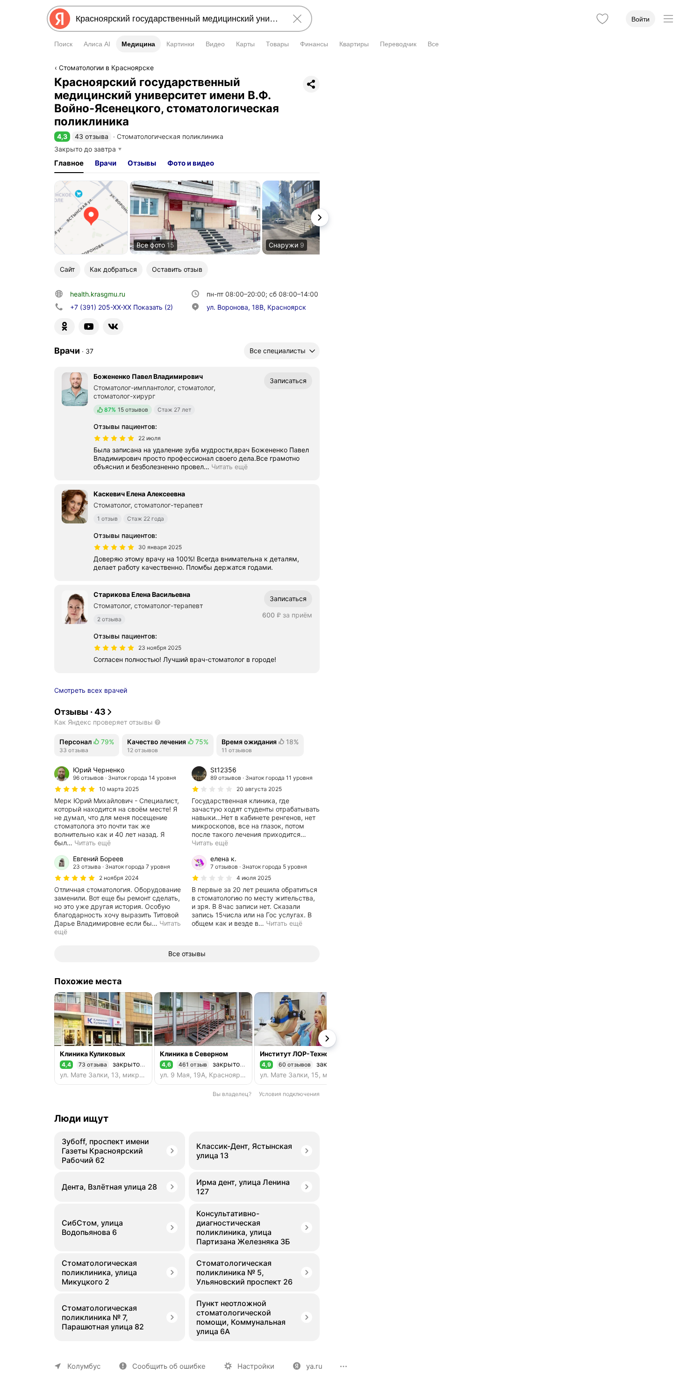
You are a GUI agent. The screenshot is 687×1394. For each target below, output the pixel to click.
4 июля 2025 (253, 877)
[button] (62, 136)
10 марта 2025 (119, 788)
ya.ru (314, 1366)
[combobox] (177, 19)
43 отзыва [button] (91, 136)
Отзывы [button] (142, 163)
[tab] (69, 163)
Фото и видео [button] (190, 163)
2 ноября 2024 (119, 877)
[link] (91, 217)
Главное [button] (69, 163)
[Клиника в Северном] (203, 1038)
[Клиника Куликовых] (103, 1038)
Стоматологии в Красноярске (106, 68)
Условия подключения (289, 1093)
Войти (640, 19)
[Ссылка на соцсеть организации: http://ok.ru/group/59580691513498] (64, 326)
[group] (118, 806)
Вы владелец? (232, 1093)
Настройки (255, 1366)
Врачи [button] (105, 163)
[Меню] (668, 18)
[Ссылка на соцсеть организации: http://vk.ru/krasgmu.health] (113, 326)
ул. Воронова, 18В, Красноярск (256, 307)
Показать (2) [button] (121, 307)
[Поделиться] (311, 84)
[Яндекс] (60, 18)
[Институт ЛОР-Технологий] (303, 1038)
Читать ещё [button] (229, 467)
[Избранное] (602, 18)
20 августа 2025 (259, 788)
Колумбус (83, 1366)
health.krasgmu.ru (97, 294)
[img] (114, 438)
